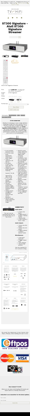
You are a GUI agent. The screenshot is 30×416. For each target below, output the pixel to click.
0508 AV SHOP (21, 3)
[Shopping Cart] (17, 18)
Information (5, 115)
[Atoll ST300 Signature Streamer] (15, 53)
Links (18, 115)
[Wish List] (12, 18)
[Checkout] (21, 18)
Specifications (12, 115)
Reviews (23, 115)
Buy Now (16, 107)
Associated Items (6, 117)
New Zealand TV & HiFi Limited (19, 414)
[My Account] (8, 18)
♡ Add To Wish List (14, 109)
